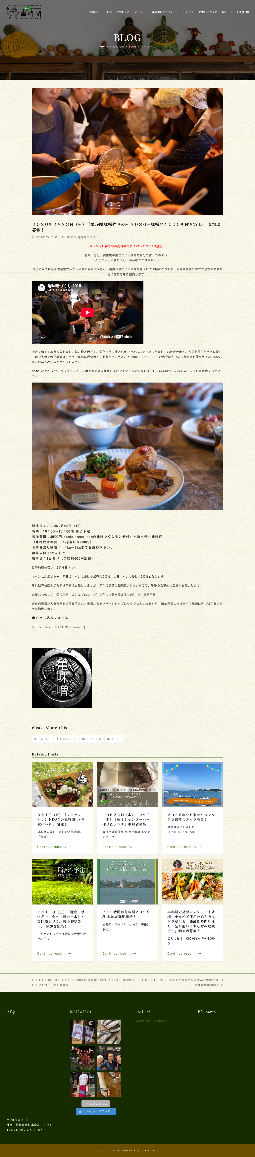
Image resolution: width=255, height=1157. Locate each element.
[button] (42, 739)
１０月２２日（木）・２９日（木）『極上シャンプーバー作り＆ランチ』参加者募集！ (126, 819)
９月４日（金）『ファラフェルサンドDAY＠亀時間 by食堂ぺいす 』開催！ (61, 819)
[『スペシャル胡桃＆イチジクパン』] (109, 1032)
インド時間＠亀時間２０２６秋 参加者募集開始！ (126, 914)
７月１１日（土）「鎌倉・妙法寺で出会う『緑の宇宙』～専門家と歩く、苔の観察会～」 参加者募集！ (61, 918)
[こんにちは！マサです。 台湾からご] (109, 1058)
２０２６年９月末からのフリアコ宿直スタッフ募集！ (191, 817)
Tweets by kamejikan (150, 1021)
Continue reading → (54, 846)
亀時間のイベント (89, 237)
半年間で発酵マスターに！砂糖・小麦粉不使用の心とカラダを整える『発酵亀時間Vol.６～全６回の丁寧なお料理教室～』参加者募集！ (191, 921)
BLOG (71, 237)
